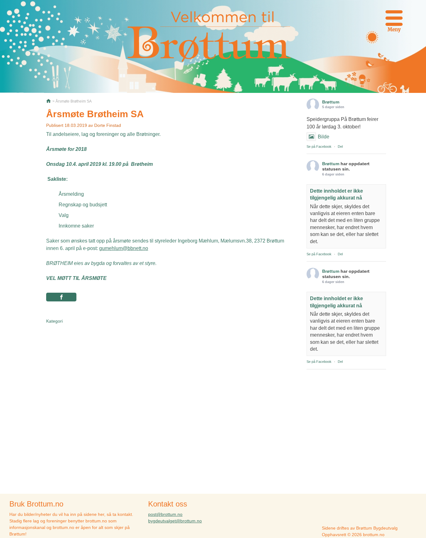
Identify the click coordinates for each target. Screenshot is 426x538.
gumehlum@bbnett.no (123, 248)
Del (340, 146)
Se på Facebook (319, 146)
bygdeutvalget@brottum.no (175, 520)
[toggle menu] (394, 17)
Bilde (323, 136)
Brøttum (330, 101)
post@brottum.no (165, 514)
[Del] (61, 297)
